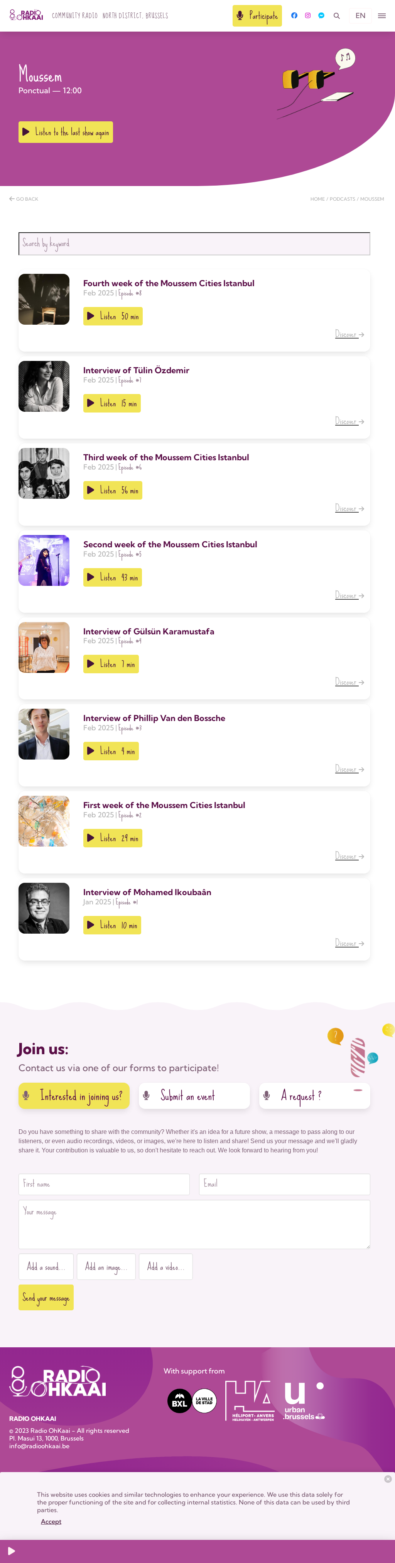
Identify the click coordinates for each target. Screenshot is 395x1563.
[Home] (26, 16)
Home (318, 199)
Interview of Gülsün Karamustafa (148, 631)
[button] (382, 16)
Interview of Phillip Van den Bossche (154, 718)
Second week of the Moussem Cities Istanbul (170, 544)
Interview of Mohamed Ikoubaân (147, 892)
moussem (372, 199)
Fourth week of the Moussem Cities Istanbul (169, 283)
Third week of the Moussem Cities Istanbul (166, 457)
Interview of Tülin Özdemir (136, 370)
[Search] (337, 16)
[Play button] (11, 1551)
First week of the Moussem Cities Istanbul (164, 805)
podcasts (342, 199)
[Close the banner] (388, 1479)
